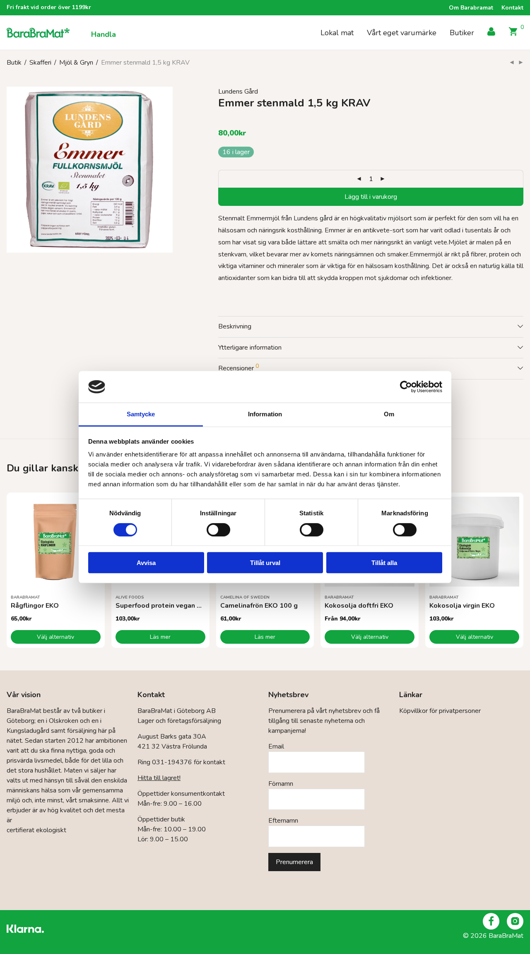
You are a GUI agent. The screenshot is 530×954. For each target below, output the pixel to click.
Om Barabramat (471, 8)
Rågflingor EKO (35, 605)
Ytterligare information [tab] (250, 347)
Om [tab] (389, 414)
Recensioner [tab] (238, 367)
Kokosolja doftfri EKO (359, 605)
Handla (103, 34)
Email (276, 746)
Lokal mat (337, 33)
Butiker (462, 33)
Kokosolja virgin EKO (462, 605)
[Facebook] (491, 921)
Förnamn (280, 783)
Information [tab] (265, 414)
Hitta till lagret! (159, 778)
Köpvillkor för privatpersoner (440, 710)
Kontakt (512, 8)
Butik (14, 62)
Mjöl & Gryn (76, 62)
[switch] (218, 529)
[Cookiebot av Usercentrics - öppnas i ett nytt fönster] (406, 387)
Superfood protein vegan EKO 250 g (173, 605)
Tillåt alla (384, 562)
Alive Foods (130, 597)
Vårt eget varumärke (401, 33)
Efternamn (283, 820)
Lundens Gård (238, 91)
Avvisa (146, 562)
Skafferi (40, 62)
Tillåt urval (265, 562)
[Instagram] (515, 921)
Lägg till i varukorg (370, 196)
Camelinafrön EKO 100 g (259, 605)
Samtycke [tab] (141, 414)
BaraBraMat (25, 597)
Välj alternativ (55, 637)
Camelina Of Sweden (245, 597)
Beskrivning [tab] (234, 326)
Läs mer (160, 637)
